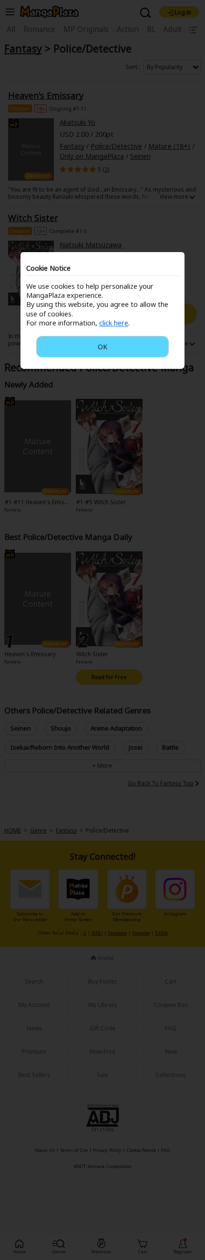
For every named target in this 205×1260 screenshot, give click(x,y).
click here (113, 322)
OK (102, 346)
